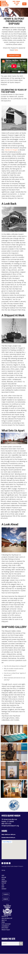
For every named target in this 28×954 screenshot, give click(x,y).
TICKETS (14, 1)
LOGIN (17, 4)
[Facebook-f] (2, 863)
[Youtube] (5, 863)
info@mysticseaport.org (10, 826)
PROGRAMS (18, 1)
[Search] (21, 944)
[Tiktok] (9, 863)
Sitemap (3, 870)
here (16, 50)
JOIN (15, 3)
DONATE (17, 3)
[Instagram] (7, 863)
